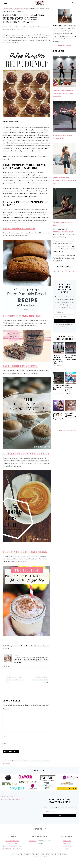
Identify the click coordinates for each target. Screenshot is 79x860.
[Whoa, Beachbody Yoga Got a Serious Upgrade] (70, 383)
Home (5, 9)
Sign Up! (32, 841)
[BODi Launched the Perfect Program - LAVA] (70, 353)
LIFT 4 (15, 140)
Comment (6, 709)
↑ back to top (39, 829)
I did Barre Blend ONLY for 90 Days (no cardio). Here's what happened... (58, 360)
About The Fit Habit (7, 796)
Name (5, 736)
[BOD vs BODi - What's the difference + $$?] (70, 411)
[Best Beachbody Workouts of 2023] (58, 383)
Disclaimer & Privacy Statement (11, 799)
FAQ (67, 849)
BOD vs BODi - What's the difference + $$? (70, 415)
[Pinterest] (6, 666)
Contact (67, 841)
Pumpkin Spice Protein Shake (25, 551)
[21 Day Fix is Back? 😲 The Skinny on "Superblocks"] (58, 411)
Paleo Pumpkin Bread (19, 228)
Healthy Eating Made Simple (17, 9)
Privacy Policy (12, 841)
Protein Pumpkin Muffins (22, 315)
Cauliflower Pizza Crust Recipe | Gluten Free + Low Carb (15, 679)
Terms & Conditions (12, 846)
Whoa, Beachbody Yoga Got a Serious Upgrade (69, 389)
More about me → (64, 45)
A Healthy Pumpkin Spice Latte (26, 453)
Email (5, 744)
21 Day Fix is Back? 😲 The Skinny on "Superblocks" (58, 416)
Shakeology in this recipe (29, 556)
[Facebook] (4, 666)
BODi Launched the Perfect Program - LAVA (70, 357)
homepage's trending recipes (63, 231)
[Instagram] (8, 666)
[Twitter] (11, 666)
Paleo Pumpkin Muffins (20, 366)
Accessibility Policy (12, 849)
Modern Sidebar (69, 249)
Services (67, 843)
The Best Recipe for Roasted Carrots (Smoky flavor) (40, 679)
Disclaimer (12, 843)
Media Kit (66, 846)
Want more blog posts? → (67, 430)
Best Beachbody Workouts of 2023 (58, 387)
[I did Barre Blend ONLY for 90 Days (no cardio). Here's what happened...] (58, 353)
